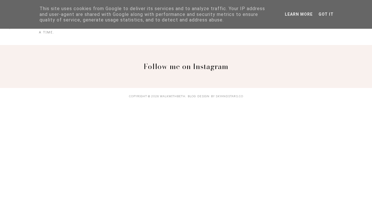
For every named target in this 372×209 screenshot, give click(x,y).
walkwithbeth (172, 96)
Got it (326, 14)
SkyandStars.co (229, 96)
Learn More (299, 14)
